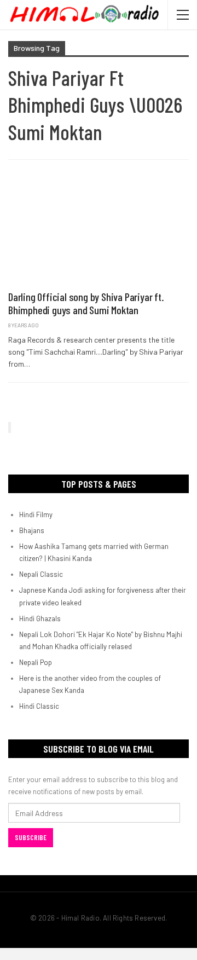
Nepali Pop (35, 662)
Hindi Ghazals (40, 618)
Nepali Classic (41, 574)
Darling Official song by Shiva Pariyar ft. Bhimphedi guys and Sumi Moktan (86, 303)
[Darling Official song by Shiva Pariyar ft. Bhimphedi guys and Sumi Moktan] (98, 230)
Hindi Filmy (36, 514)
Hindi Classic (39, 706)
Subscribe (31, 837)
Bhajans (31, 530)
